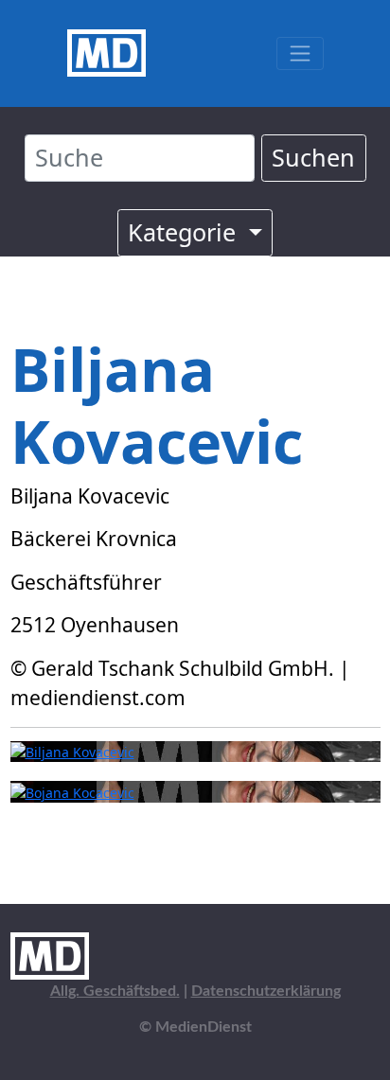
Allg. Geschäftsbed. (115, 991)
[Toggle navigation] (299, 53)
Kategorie (185, 232)
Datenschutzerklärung (266, 991)
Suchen (313, 157)
